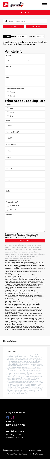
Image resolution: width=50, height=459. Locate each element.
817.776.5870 (15, 425)
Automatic (14, 206)
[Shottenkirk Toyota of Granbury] (19, 4)
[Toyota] (5, 4)
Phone (8, 66)
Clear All (7, 36)
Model (9, 169)
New (11, 108)
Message (10, 214)
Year (8, 121)
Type (8, 105)
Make (8, 158)
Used (12, 112)
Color (8, 191)
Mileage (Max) (12, 132)
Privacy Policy (31, 274)
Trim (8, 180)
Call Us (26, 12)
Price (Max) (11, 145)
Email (8, 77)
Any (11, 116)
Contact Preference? (15, 88)
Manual (13, 210)
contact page (32, 323)
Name (9, 55)
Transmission (12, 202)
